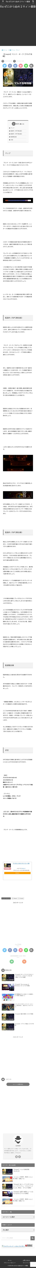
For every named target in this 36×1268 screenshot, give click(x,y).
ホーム (9, 1260)
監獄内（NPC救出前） (17, 130)
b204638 (18, 1145)
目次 (17, 124)
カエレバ (23, 868)
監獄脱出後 (14, 136)
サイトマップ (26, 1262)
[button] (32, 1238)
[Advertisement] (18, 28)
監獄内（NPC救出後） (17, 133)
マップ (12, 128)
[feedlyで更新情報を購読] (12, 962)
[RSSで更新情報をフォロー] (24, 962)
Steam (15, 898)
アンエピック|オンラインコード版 (21, 863)
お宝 (12, 139)
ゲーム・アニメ (6, 898)
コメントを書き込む (18, 1084)
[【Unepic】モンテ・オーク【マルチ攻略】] (15, 66)
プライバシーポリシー (10, 1262)
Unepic (22, 898)
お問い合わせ (26, 1260)
